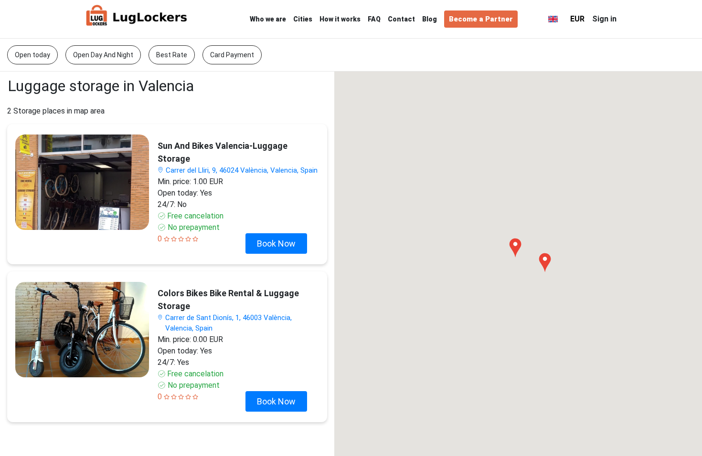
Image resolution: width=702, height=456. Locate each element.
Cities (302, 19)
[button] (534, 19)
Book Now (276, 243)
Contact (401, 19)
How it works (340, 19)
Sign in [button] (604, 18)
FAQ (374, 19)
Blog (429, 19)
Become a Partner (481, 19)
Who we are (268, 19)
